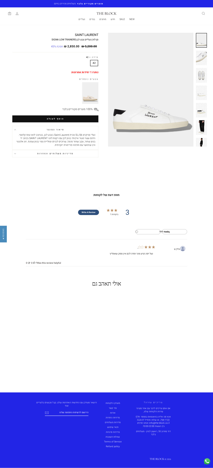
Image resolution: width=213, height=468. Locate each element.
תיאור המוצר (55, 129)
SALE (122, 19)
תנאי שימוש (113, 427)
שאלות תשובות (113, 436)
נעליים (82, 19)
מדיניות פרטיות (113, 432)
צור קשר (113, 408)
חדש (113, 19)
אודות (112, 412)
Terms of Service (113, 441)
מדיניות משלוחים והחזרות (55, 153)
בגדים (92, 19)
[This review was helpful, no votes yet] (34, 263)
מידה (92, 57)
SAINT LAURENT (86, 35)
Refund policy (113, 446)
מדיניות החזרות (113, 417)
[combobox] (174, 231)
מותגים (102, 19)
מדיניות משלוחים (113, 422)
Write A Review (88, 212)
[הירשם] (47, 412)
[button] (3, 234)
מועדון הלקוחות (113, 403)
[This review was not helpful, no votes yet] (29, 263)
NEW (131, 19)
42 (94, 63)
